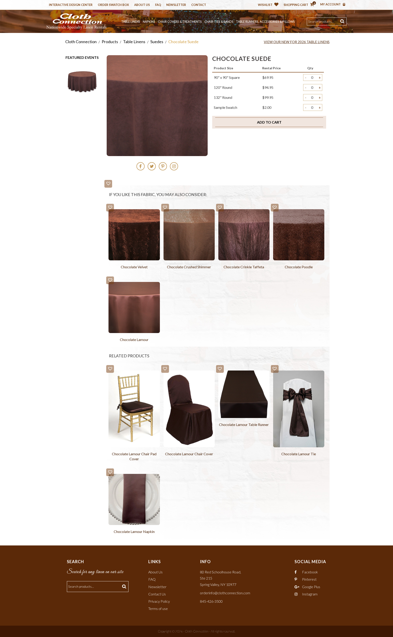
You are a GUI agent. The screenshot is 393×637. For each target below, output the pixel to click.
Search (343, 21)
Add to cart (269, 122)
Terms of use (158, 608)
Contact (198, 5)
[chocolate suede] (82, 80)
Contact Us (157, 594)
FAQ (152, 579)
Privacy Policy (159, 601)
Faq (158, 5)
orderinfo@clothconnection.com (225, 593)
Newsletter (176, 5)
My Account (330, 4)
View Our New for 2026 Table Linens (297, 42)
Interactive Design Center (71, 5)
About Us (142, 5)
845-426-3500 (211, 601)
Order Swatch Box (113, 5)
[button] (108, 184)
